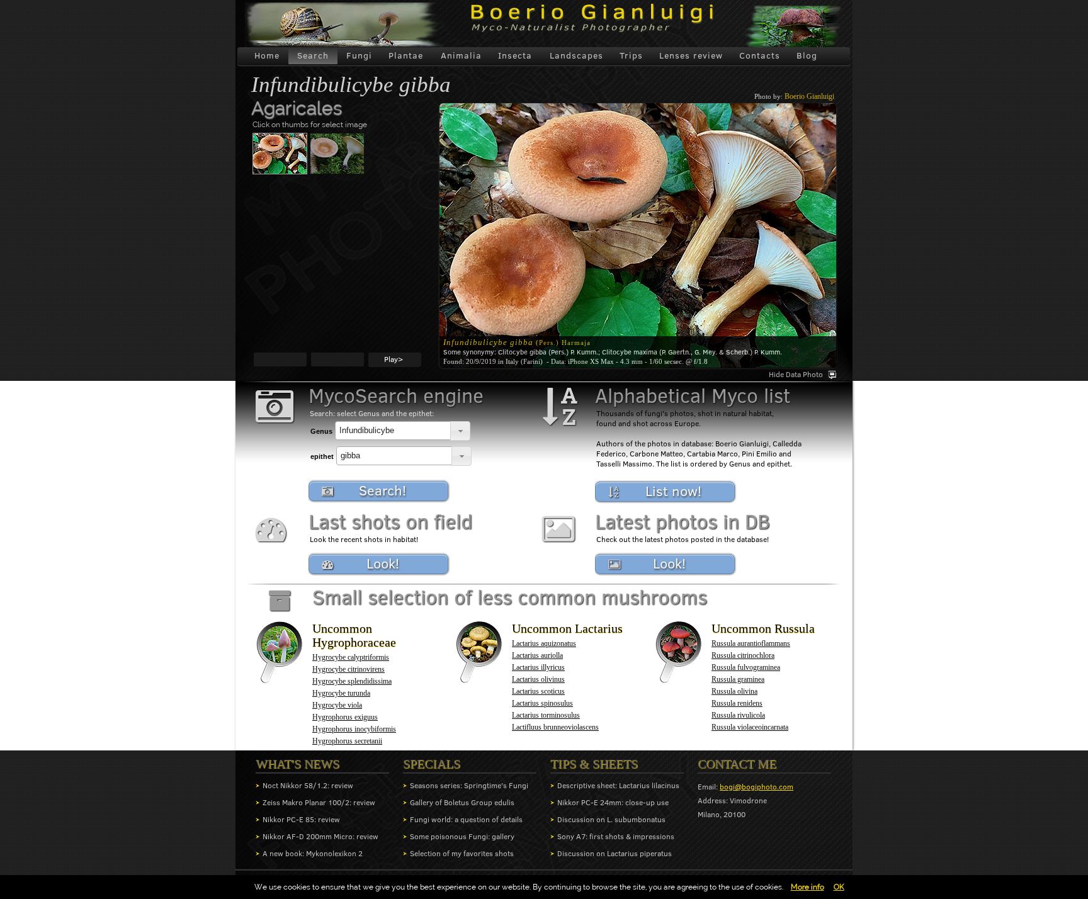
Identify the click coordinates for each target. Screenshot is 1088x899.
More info (807, 887)
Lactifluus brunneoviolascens (555, 727)
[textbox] (393, 430)
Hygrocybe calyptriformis (350, 657)
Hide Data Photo (796, 374)
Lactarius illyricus (538, 667)
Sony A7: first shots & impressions (615, 836)
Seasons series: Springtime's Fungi (469, 785)
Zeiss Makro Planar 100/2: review (319, 802)
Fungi (359, 55)
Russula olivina (734, 691)
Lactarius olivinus (538, 679)
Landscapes (576, 55)
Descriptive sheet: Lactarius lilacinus (618, 785)
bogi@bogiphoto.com (756, 786)
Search (313, 55)
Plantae (405, 55)
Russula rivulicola (738, 715)
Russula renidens (736, 703)
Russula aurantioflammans (750, 643)
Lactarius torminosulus (546, 715)
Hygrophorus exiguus (345, 717)
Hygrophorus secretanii (347, 741)
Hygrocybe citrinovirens (348, 669)
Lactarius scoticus (538, 691)
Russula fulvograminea (745, 667)
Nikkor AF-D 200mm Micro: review (320, 836)
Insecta (515, 55)
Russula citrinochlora (742, 655)
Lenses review (691, 55)
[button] (460, 431)
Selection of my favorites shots (462, 853)
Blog (806, 55)
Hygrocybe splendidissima (352, 681)
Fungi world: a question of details (466, 819)
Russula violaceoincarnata (749, 727)
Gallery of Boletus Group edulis (462, 802)
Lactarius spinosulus (542, 703)
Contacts (759, 55)
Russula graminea (737, 679)
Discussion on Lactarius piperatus (614, 853)
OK (839, 887)
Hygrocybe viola (337, 705)
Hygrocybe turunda (341, 693)
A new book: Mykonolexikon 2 (313, 853)
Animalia (461, 55)
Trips (631, 55)
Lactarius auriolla (537, 655)
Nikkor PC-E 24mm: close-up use (613, 802)
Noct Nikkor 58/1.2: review (308, 785)
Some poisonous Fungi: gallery (462, 836)
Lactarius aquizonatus (544, 643)
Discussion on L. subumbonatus (611, 819)
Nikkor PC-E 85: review (301, 819)
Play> (393, 359)
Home (267, 55)
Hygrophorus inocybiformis (354, 729)
